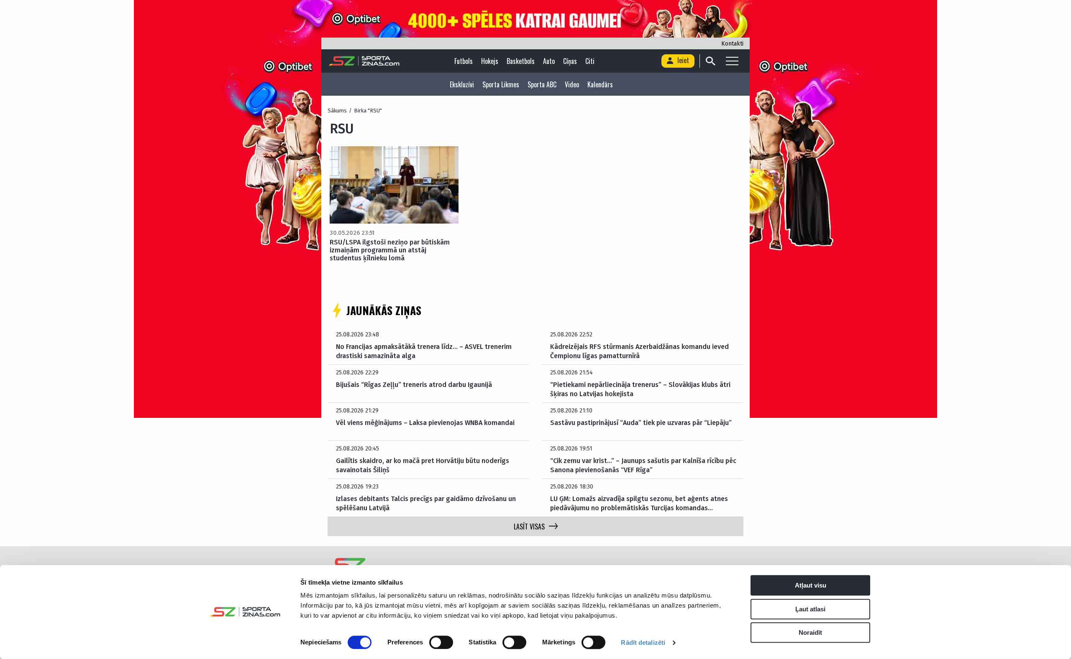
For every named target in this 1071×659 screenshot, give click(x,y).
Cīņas (570, 61)
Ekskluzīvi (462, 84)
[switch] (441, 642)
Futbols (463, 61)
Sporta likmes (500, 84)
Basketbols (521, 61)
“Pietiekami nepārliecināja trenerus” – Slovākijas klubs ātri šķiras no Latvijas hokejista (640, 389)
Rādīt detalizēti (643, 642)
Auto (549, 61)
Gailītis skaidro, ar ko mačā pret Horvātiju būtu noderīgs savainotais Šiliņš (422, 465)
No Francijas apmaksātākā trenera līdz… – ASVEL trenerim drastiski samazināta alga (424, 351)
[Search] (710, 61)
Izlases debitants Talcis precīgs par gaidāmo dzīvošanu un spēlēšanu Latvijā (426, 503)
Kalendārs (600, 84)
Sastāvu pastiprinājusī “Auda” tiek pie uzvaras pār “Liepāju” (641, 423)
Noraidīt (810, 632)
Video (572, 84)
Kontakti (732, 43)
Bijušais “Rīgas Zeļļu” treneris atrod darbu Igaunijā (414, 385)
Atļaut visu (810, 585)
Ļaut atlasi (810, 609)
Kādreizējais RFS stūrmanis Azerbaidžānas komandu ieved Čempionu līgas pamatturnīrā (639, 351)
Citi (589, 61)
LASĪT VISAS (529, 527)
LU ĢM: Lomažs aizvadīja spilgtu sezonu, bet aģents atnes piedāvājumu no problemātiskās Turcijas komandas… (639, 503)
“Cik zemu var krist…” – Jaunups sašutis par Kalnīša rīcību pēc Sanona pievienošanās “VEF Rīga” (643, 465)
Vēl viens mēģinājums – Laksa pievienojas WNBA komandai (425, 423)
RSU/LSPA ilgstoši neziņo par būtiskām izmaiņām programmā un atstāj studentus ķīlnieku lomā (390, 250)
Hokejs (489, 61)
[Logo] (364, 61)
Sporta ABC (542, 84)
